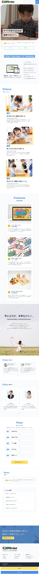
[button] (3, 368)
